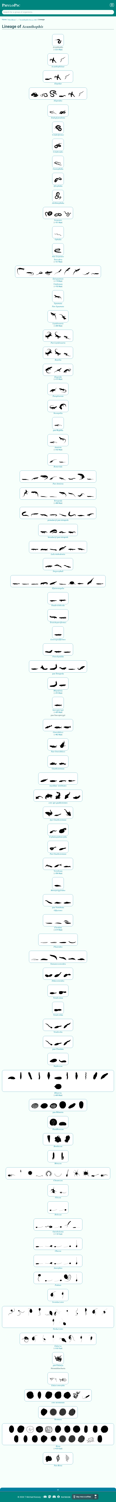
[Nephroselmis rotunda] (67, 1312)
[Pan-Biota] (48, 1458)
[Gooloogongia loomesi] (81, 666)
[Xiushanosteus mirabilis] (48, 813)
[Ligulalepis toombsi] (53, 744)
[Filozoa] (62, 1190)
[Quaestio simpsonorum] (53, 1122)
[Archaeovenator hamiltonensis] (62, 440)
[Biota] (30, 1429)
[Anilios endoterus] (67, 213)
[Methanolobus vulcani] (67, 1395)
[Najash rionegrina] (58, 232)
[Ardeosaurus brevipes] (58, 296)
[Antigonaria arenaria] (39, 1076)
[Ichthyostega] (81, 547)
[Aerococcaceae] (20, 1429)
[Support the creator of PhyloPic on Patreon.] (65, 1497)
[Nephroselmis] (104, 1312)
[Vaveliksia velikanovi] (53, 1156)
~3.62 (58, 1348)
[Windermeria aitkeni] (72, 1105)
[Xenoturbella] (104, 1076)
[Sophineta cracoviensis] (62, 316)
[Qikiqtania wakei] (25, 581)
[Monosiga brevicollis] (11, 1173)
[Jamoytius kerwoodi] (67, 864)
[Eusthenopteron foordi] (62, 615)
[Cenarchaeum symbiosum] (76, 1395)
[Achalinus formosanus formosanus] (58, 145)
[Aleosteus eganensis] (67, 795)
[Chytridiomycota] (48, 1224)
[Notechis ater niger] (62, 59)
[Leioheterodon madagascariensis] (44, 93)
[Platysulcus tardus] (30, 1312)
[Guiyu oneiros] (58, 725)
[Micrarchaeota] (53, 1412)
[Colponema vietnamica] (85, 1312)
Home (4, 20)
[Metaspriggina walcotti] (58, 883)
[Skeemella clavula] (48, 1025)
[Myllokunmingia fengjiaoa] (58, 900)
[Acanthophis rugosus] (58, 40)
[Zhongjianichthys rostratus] (48, 900)
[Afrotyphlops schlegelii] (58, 213)
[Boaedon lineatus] (34, 93)
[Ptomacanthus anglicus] (53, 761)
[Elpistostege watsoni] (34, 581)
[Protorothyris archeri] (62, 459)
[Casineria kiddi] (25, 493)
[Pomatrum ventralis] (48, 974)
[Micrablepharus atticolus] (39, 271)
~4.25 (58, 1449)
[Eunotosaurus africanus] (53, 389)
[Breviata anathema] (39, 1244)
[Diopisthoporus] (30, 1076)
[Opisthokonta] (67, 1224)
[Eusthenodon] (53, 615)
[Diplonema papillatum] (62, 1339)
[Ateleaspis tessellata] (53, 830)
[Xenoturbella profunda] (67, 1076)
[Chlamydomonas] (62, 1322)
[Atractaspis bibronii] (53, 93)
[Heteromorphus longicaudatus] (58, 1025)
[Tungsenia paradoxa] (34, 666)
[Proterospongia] (85, 1173)
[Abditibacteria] (58, 1429)
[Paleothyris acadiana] (53, 459)
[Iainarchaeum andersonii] (72, 1412)
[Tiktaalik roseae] (16, 581)
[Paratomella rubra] (85, 1076)
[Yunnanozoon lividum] (34, 957)
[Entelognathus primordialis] (44, 778)
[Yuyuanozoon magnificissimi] (58, 974)
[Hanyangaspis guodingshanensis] (62, 830)
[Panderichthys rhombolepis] (53, 598)
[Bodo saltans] (25, 1339)
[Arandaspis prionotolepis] (62, 847)
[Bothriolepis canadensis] (67, 813)
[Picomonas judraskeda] (76, 1312)
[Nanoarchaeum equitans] (44, 1412)
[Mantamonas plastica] (39, 1278)
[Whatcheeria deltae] (62, 530)
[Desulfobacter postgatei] (90, 1439)
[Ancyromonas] (62, 1295)
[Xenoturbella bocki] (76, 1076)
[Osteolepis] (67, 649)
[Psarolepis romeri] (48, 725)
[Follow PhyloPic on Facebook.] (58, 1497)
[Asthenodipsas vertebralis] (58, 128)
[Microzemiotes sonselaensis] (48, 370)
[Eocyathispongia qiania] (58, 1139)
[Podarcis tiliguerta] (58, 271)
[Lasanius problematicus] (58, 864)
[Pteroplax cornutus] (25, 513)
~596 (58, 873)
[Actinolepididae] (58, 795)
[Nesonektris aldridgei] (58, 1008)
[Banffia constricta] (67, 1025)
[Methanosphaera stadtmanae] (30, 1395)
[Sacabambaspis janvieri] (53, 847)
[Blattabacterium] (11, 1429)
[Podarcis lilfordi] (76, 271)
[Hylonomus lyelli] (62, 476)
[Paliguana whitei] (67, 336)
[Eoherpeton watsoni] (81, 513)
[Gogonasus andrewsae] (58, 649)
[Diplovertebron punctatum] (44, 513)
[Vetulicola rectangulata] (53, 991)
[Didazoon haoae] (67, 974)
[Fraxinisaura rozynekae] (58, 336)
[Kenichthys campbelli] (72, 666)
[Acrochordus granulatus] (58, 162)
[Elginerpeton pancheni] (58, 564)
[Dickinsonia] (34, 1105)
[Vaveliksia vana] (62, 1156)
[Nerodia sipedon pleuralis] (53, 110)
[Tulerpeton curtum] (90, 513)
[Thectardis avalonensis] (48, 1139)
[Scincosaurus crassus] (72, 493)
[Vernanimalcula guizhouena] (58, 1086)
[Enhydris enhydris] (62, 110)
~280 (58, 326)
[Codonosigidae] (95, 1173)
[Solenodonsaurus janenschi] (44, 493)
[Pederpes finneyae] (44, 530)
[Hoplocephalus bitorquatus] (48, 76)
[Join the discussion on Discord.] (54, 1497)
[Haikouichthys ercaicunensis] (67, 900)
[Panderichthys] (62, 598)
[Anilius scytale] (58, 196)
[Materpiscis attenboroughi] (48, 795)
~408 (58, 503)
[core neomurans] (85, 1395)
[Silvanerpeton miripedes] (34, 476)
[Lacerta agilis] (20, 271)
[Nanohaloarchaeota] (62, 1412)
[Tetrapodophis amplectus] (58, 249)
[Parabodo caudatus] (90, 1339)
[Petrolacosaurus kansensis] (58, 423)
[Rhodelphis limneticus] (48, 1312)
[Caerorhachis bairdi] (34, 493)
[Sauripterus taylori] (44, 666)
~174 (58, 281)
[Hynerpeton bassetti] (48, 564)
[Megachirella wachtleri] (53, 316)
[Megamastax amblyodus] (58, 703)
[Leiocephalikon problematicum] (25, 476)
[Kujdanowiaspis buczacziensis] (39, 795)
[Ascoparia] (20, 1076)
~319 (58, 379)
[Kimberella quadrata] (53, 1059)
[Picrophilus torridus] (58, 1395)
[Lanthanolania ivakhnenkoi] (58, 370)
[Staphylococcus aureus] (76, 1429)
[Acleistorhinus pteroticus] (53, 406)
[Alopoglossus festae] (30, 271)
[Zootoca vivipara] (67, 271)
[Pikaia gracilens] (44, 940)
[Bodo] (53, 1339)
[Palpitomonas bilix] (20, 1312)
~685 (58, 1095)
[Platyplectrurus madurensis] (58, 179)
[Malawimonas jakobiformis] (53, 1295)
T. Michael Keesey (33, 1497)
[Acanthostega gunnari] (34, 547)
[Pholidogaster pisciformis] (34, 513)
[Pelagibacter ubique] (16, 1439)
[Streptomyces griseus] (67, 1429)
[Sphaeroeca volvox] (20, 1173)
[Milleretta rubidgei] (62, 389)
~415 (58, 693)
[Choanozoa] (76, 1173)
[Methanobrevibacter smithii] (39, 1395)
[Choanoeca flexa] (39, 1173)
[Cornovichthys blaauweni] (48, 864)
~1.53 (58, 1234)
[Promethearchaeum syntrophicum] (53, 1378)
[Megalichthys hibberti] (48, 649)
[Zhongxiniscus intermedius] (48, 920)
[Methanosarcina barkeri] (48, 1395)
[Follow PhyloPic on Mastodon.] (49, 1497)
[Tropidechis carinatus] (53, 59)
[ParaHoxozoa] (62, 1122)
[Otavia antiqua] (67, 1139)
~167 (58, 262)
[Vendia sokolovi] (81, 1105)
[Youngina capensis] (67, 370)
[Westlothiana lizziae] (53, 493)
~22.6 (58, 50)
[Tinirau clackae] (58, 632)
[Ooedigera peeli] (62, 991)
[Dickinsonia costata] (62, 1105)
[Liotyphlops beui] (48, 213)
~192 (58, 286)
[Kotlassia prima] (72, 476)
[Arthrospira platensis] (85, 1429)
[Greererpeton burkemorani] (62, 513)
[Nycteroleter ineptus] (62, 406)
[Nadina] (48, 1076)
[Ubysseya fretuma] (11, 1312)
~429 (58, 712)
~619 (58, 930)
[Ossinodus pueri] (53, 530)
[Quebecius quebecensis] (62, 683)
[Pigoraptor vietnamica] (53, 1190)
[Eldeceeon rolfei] (44, 476)
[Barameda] (53, 666)
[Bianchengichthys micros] (62, 778)
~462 (58, 735)
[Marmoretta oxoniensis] (48, 336)
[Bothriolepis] (58, 813)
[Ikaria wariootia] (11, 1076)
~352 (58, 450)
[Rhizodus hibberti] (62, 666)
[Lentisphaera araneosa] (104, 1429)
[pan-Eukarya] (58, 1358)
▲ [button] (58, 1489)
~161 (58, 222)
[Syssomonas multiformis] (53, 1207)
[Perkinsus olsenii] (58, 1312)
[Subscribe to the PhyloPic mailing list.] (45, 1497)
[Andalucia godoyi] (44, 1339)
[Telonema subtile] (39, 1312)
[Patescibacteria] (25, 1439)
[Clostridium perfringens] (95, 1429)
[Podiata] (67, 1278)
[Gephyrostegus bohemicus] (62, 493)
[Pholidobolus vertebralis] (48, 271)
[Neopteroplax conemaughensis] (53, 513)
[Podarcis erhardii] (85, 271)
